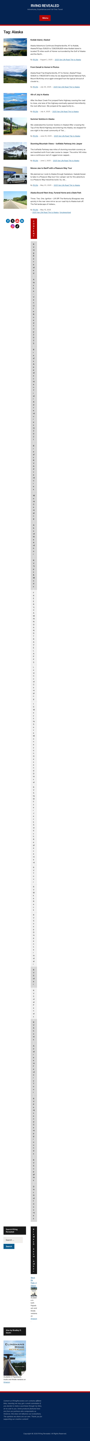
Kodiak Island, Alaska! (40, 40)
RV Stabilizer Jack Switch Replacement (34, 825)
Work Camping (34, 507)
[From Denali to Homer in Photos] (15, 74)
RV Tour (33, 874)
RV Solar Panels (34, 1003)
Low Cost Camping (34, 683)
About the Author (34, 539)
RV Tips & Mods (34, 573)
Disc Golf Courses (34, 1202)
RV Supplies (34, 1170)
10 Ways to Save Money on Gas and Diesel (34, 743)
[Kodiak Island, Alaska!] (15, 47)
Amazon (34, 1319)
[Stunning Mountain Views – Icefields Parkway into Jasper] (15, 151)
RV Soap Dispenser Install (34, 939)
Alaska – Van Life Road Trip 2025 (34, 311)
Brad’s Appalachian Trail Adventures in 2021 (34, 394)
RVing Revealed (45, 6)
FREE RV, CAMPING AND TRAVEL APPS (34, 627)
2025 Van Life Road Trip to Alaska (68, 60)
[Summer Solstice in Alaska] (15, 126)
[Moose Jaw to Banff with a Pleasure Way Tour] (15, 175)
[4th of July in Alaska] (15, 101)
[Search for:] (15, 1240)
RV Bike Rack (34, 898)
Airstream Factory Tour (34, 1069)
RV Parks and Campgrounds (34, 1126)
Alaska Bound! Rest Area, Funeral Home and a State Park (55, 193)
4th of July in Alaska (39, 94)
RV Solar (34, 977)
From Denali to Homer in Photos (44, 67)
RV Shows (33, 1031)
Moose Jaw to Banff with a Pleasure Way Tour (51, 168)
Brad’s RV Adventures (34, 467)
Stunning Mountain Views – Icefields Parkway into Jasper (56, 143)
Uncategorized (65, 212)
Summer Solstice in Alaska (42, 119)
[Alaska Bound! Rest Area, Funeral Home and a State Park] (15, 200)
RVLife (35, 60)
